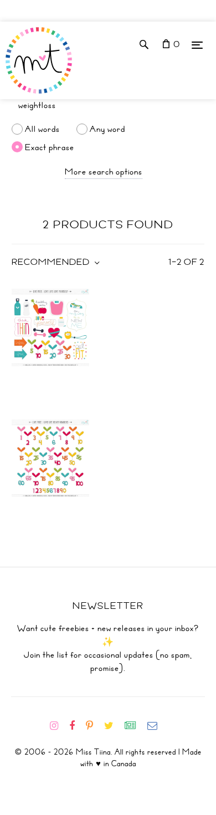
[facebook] (76, 725)
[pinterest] (94, 725)
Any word (107, 129)
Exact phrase (49, 146)
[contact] (156, 725)
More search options (103, 171)
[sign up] (135, 725)
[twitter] (113, 725)
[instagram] (58, 725)
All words (42, 129)
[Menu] (197, 44)
